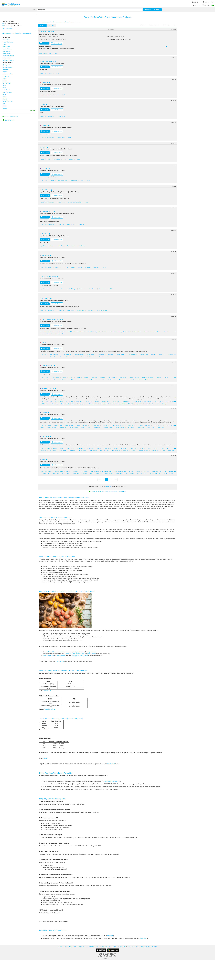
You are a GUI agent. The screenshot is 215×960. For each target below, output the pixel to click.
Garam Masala (122, 377)
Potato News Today (50, 709)
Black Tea (102, 380)
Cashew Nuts (144, 354)
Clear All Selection (7, 28)
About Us (60, 946)
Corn (52, 180)
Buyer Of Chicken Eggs (46, 401)
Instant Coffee (106, 401)
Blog (74, 946)
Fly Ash (55, 448)
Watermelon (92, 357)
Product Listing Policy (133, 946)
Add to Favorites (57, 43)
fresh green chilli (91, 652)
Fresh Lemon (61, 332)
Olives (82, 180)
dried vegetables (60, 656)
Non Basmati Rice (66, 354)
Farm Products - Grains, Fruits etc (63, 22)
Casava (5, 99)
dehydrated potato (70, 654)
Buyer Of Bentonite (45, 448)
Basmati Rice (54, 354)
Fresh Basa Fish (94, 425)
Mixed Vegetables (7, 67)
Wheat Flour (171, 450)
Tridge (46, 758)
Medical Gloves (93, 404)
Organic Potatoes (7, 49)
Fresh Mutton (69, 425)
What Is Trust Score (101, 946)
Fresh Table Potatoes (8, 42)
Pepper (4, 106)
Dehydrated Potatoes (8, 60)
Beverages (89, 401)
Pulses (131, 471)
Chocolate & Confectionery (68, 404)
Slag (61, 448)
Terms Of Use (112, 946)
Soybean (91, 448)
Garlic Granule (6, 90)
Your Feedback (89, 946)
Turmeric (102, 377)
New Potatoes (6, 53)
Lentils (138, 471)
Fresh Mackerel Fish (118, 425)
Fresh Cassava (62, 289)
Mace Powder (148, 380)
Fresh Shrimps (74, 427)
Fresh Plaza (143, 938)
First (100, 480)
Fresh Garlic (61, 310)
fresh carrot (69, 652)
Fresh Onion (61, 224)
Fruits (106, 332)
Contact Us (80, 946)
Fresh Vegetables (62, 180)
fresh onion (62, 652)
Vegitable (5, 71)
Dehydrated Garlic (168, 473)
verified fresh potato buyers (112, 781)
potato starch (80, 654)
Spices (83, 427)
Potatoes (5, 81)
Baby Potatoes (6, 51)
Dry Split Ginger (7, 83)
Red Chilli (94, 377)
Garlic (4, 87)
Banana (73, 267)
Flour (163, 450)
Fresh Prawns (63, 427)
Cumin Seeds (55, 377)
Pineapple (49, 334)
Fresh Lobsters (51, 427)
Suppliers (51, 25)
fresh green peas (78, 652)
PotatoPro (110, 936)
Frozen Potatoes (7, 58)
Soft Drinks (116, 401)
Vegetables (6, 69)
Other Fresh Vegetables (94, 332)
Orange (42, 334)
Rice (143, 448)
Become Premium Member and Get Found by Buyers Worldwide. (108, 491)
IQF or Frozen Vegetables (75, 202)
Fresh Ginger (72, 289)
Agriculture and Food (48, 22)
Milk (152, 404)
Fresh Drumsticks (142, 473)
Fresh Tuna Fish (157, 425)
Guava (62, 357)
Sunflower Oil (112, 380)
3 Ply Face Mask (104, 404)
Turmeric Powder (134, 377)
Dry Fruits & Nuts (132, 354)
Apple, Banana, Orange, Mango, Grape (120, 332)
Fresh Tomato (103, 289)
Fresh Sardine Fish (132, 425)
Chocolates (82, 404)
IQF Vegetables (7, 65)
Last (115, 480)
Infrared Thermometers (118, 404)
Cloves (64, 377)
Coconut (101, 357)
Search (34, 9)
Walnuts (153, 354)
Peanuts (133, 450)
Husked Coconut (143, 450)
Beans (68, 471)
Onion (4, 94)
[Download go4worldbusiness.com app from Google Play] (113, 950)
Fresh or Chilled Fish (81, 425)
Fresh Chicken (59, 401)
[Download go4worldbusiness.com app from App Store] (101, 950)
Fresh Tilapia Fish (145, 425)
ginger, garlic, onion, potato (80, 656)
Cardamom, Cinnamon (82, 377)
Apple (64, 159)
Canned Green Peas (8, 101)
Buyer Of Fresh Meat (45, 425)
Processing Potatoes (8, 55)
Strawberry (97, 267)
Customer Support (145, 946)
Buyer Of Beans (44, 180)
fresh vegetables (51, 652)
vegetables (60, 661)
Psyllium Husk (155, 450)
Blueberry (88, 267)
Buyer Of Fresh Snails (46, 471)
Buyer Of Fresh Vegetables (47, 116)
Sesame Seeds (70, 448)
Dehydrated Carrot (155, 473)
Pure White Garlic (7, 92)
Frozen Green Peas (8, 74)
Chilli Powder (111, 377)
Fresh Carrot (6, 76)
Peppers (5, 108)
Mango (80, 267)
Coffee (97, 401)
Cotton (71, 159)
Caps (146, 404)
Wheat (150, 448)
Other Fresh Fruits (60, 334)
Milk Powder (122, 380)
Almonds (125, 450)
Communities (111, 764)
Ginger (4, 85)
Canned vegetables (48, 656)
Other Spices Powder (148, 377)
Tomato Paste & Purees (135, 380)
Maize (156, 448)
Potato (4, 44)
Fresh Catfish (106, 425)
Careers (154, 946)
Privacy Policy (121, 946)
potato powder (91, 654)
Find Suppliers (156, 9)
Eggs (158, 404)
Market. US (47, 690)
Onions (4, 97)
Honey (57, 95)
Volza (45, 730)
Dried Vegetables (102, 310)
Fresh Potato (6, 40)
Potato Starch (6, 46)
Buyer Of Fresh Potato (45, 53)
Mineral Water (127, 401)
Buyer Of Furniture (45, 159)
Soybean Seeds (81, 448)
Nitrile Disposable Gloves (135, 404)
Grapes (159, 332)
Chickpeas (159, 377)
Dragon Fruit (53, 357)
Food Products (148, 401)
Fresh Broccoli (81, 246)
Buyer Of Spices (44, 377)
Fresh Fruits (81, 224)
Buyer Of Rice (44, 354)
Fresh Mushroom (88, 473)
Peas (4, 103)
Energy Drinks (137, 401)
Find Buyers (147, 9)
